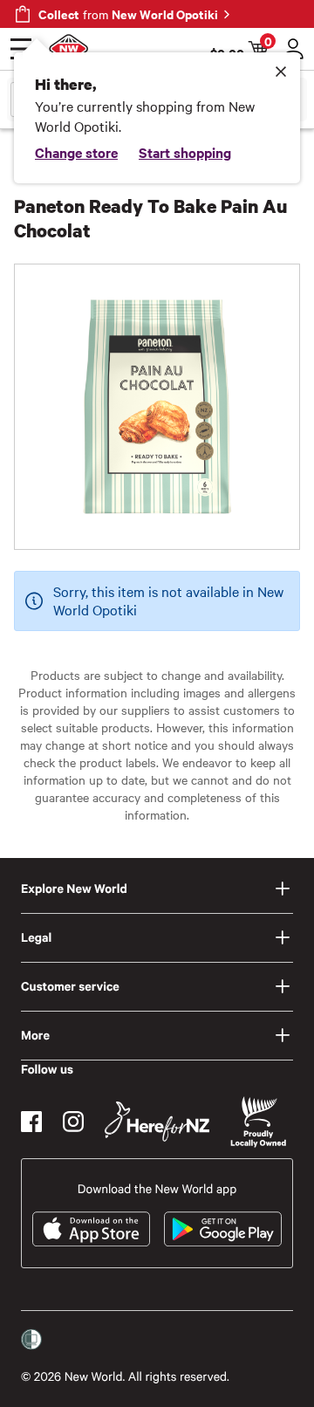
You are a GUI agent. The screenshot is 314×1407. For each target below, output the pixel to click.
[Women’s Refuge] (31, 1339)
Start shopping (185, 151)
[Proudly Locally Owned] (258, 1122)
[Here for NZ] (157, 1122)
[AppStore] (91, 1228)
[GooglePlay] (223, 1228)
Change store (76, 151)
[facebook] (31, 1121)
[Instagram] (73, 1121)
